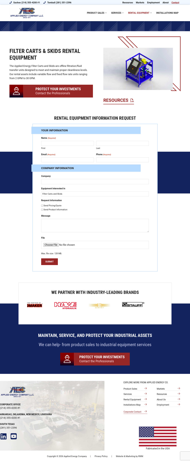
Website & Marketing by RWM (129, 456)
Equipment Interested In (53, 188)
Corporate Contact (132, 411)
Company (46, 176)
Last (98, 148)
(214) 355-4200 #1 (10, 407)
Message (45, 215)
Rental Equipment (132, 399)
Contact (175, 2)
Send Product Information (55, 209)
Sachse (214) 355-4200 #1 (26, 2)
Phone (103, 154)
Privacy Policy (101, 456)
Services (128, 394)
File (43, 238)
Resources (127, 2)
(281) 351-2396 (8, 427)
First (43, 148)
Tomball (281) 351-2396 (59, 2)
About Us (161, 399)
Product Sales (130, 388)
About (166, 2)
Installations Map (132, 405)
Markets (140, 2)
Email (48, 154)
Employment (153, 2)
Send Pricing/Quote (52, 205)
